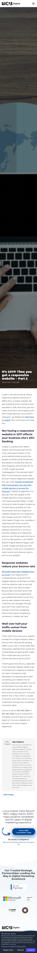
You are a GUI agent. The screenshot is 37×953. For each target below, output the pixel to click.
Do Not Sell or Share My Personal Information (13, 946)
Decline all (20, 950)
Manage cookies (8, 950)
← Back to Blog (7, 795)
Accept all (31, 950)
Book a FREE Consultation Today (23, 831)
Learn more (13, 944)
